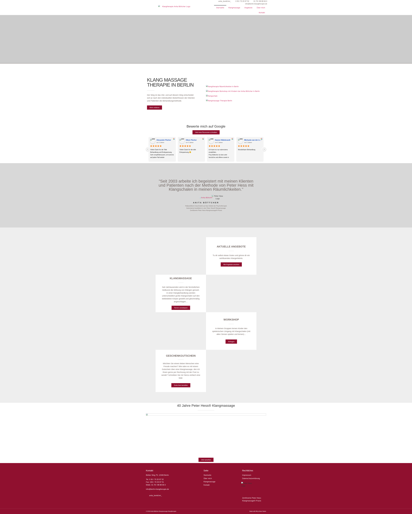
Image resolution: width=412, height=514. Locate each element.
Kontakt (262, 12)
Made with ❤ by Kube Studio (257, 511)
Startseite (220, 8)
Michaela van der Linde (253, 140)
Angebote (248, 8)
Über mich (261, 8)
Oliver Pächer (191, 140)
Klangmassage (234, 8)
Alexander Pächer (163, 140)
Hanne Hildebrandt (222, 140)
